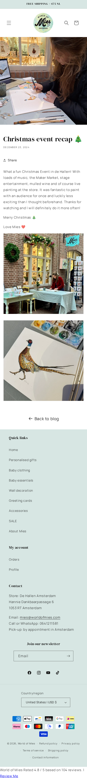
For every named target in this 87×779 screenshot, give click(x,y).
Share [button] (12, 160)
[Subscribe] (68, 656)
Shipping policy (58, 750)
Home (13, 450)
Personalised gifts (23, 460)
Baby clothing (19, 470)
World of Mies (26, 743)
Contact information (45, 757)
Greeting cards (20, 500)
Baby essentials (21, 480)
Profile (14, 569)
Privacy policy (71, 743)
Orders (14, 559)
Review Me (9, 776)
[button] (9, 23)
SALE (13, 521)
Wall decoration (21, 490)
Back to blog (47, 418)
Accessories (18, 510)
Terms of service (33, 750)
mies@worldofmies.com (40, 617)
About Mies (17, 531)
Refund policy (48, 743)
